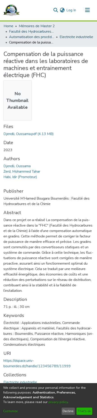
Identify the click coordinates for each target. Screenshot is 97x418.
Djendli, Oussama (17, 166)
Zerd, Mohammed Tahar (21, 171)
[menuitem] (62, 10)
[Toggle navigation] (87, 10)
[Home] (11, 10)
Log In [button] (71, 10)
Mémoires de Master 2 (37, 26)
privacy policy (58, 402)
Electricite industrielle (76, 36)
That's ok (84, 411)
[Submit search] (55, 10)
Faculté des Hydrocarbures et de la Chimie (31, 31)
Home (8, 26)
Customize (10, 411)
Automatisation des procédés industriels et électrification (31, 36)
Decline (68, 411)
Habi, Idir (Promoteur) (20, 176)
